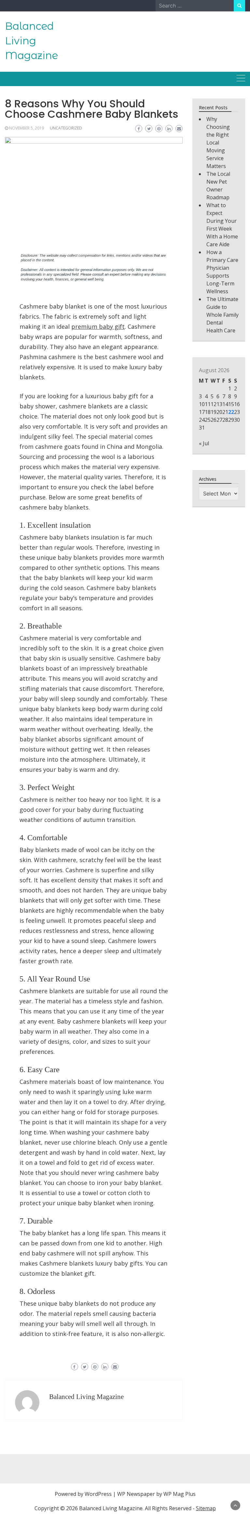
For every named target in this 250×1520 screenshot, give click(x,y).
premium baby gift (98, 326)
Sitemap (206, 1508)
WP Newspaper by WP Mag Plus (156, 1493)
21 (225, 412)
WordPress (98, 1493)
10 (202, 404)
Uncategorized (66, 128)
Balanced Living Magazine (31, 41)
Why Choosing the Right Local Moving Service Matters (218, 142)
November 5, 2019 (26, 128)
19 (213, 412)
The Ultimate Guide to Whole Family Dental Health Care (222, 315)
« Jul (204, 443)
